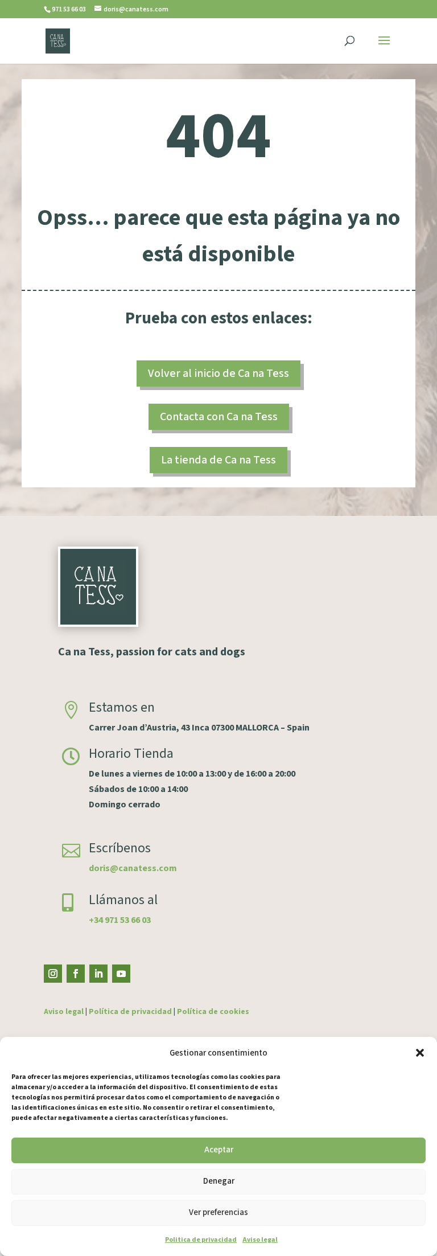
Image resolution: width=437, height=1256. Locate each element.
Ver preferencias (218, 1212)
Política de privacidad (130, 1011)
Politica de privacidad (201, 1240)
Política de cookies (213, 1011)
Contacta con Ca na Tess (219, 417)
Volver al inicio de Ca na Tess (218, 373)
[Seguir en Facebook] (76, 973)
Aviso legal (260, 1240)
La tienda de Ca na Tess (218, 460)
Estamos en (122, 707)
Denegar (218, 1181)
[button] (420, 1052)
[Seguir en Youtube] (121, 973)
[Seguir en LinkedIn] (98, 973)
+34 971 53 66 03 (120, 920)
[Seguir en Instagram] (53, 973)
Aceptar (218, 1150)
